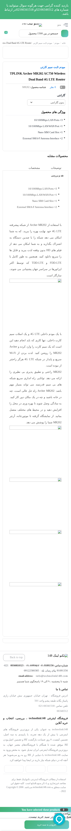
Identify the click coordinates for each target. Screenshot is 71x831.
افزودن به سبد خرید (46, 824)
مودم (56, 43)
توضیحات (56, 167)
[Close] (1, 809)
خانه (63, 43)
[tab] (59, 167)
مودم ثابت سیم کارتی (42, 43)
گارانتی (61, 95)
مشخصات (34, 167)
